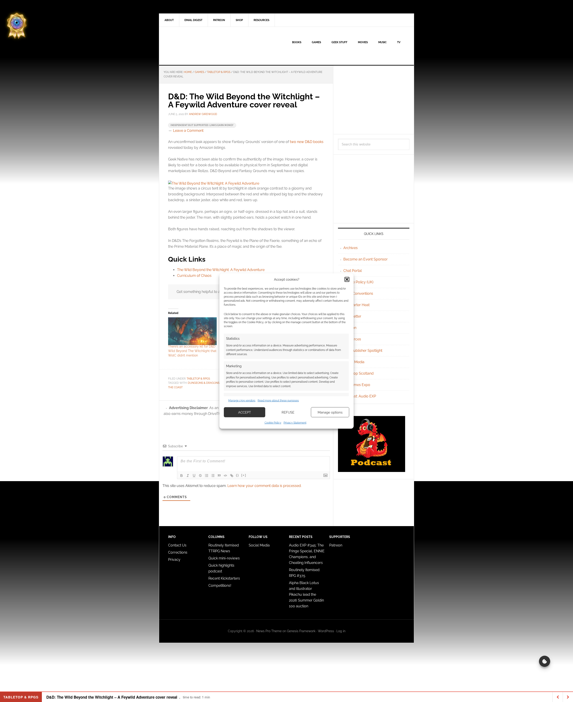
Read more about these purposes (278, 400)
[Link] (232, 475)
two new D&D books (306, 142)
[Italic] (188, 475)
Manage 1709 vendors (241, 400)
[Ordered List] (206, 475)
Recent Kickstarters (224, 578)
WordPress (326, 631)
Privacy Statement (295, 422)
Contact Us (177, 545)
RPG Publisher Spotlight (362, 350)
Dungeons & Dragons (203, 382)
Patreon (335, 545)
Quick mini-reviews (224, 558)
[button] (347, 279)
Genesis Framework (301, 631)
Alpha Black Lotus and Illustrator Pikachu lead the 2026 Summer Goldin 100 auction (306, 594)
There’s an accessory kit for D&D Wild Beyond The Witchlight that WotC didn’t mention (192, 351)
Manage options (330, 412)
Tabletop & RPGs (198, 378)
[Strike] (200, 475)
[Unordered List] (213, 475)
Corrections (177, 552)
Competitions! (219, 585)
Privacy (174, 559)
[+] (243, 475)
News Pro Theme (269, 631)
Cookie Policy (273, 422)
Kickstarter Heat (356, 305)
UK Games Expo (356, 385)
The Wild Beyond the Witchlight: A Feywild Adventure (221, 270)
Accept (244, 412)
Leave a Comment (188, 130)
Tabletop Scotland (358, 373)
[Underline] (194, 475)
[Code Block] (225, 475)
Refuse (288, 412)
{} (237, 475)
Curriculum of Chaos (194, 275)
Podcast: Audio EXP (359, 396)
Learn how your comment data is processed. (264, 486)
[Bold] (181, 475)
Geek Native (197, 46)
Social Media (353, 362)
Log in (340, 631)
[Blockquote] (219, 475)
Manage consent (544, 661)
